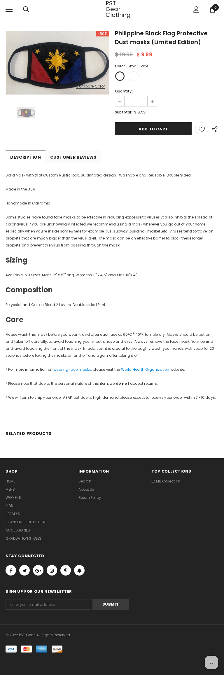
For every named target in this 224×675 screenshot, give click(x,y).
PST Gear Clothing (113, 9)
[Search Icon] (32, 9)
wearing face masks (72, 369)
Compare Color (90, 86)
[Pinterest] (65, 570)
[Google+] (38, 570)
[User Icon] (196, 9)
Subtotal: (123, 112)
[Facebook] (11, 570)
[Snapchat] (79, 570)
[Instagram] (52, 570)
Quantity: (124, 91)
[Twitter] (24, 570)
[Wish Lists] (201, 128)
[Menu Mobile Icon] (9, 9)
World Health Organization (145, 369)
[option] (57, 63)
